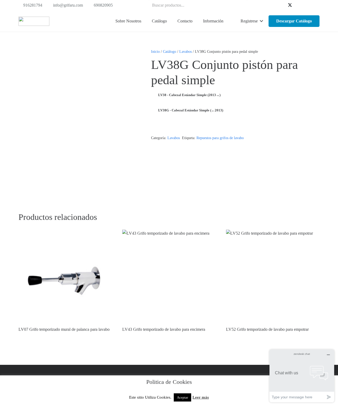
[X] (290, 5)
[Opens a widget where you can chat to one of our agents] (301, 375)
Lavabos (185, 51)
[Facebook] (281, 5)
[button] (169, 21)
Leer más (201, 397)
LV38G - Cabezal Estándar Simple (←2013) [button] (190, 110)
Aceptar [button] (182, 397)
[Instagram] (315, 5)
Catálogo (169, 51)
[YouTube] (298, 5)
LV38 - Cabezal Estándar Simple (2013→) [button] (189, 95)
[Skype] (307, 5)
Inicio (155, 51)
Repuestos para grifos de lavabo (220, 138)
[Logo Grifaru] (33, 21)
